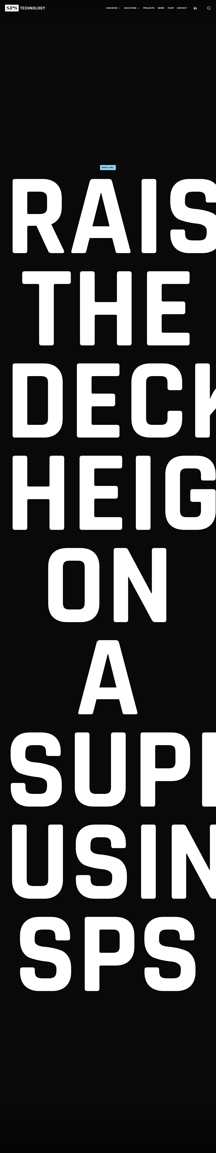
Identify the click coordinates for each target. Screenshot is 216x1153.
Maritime (108, 167)
